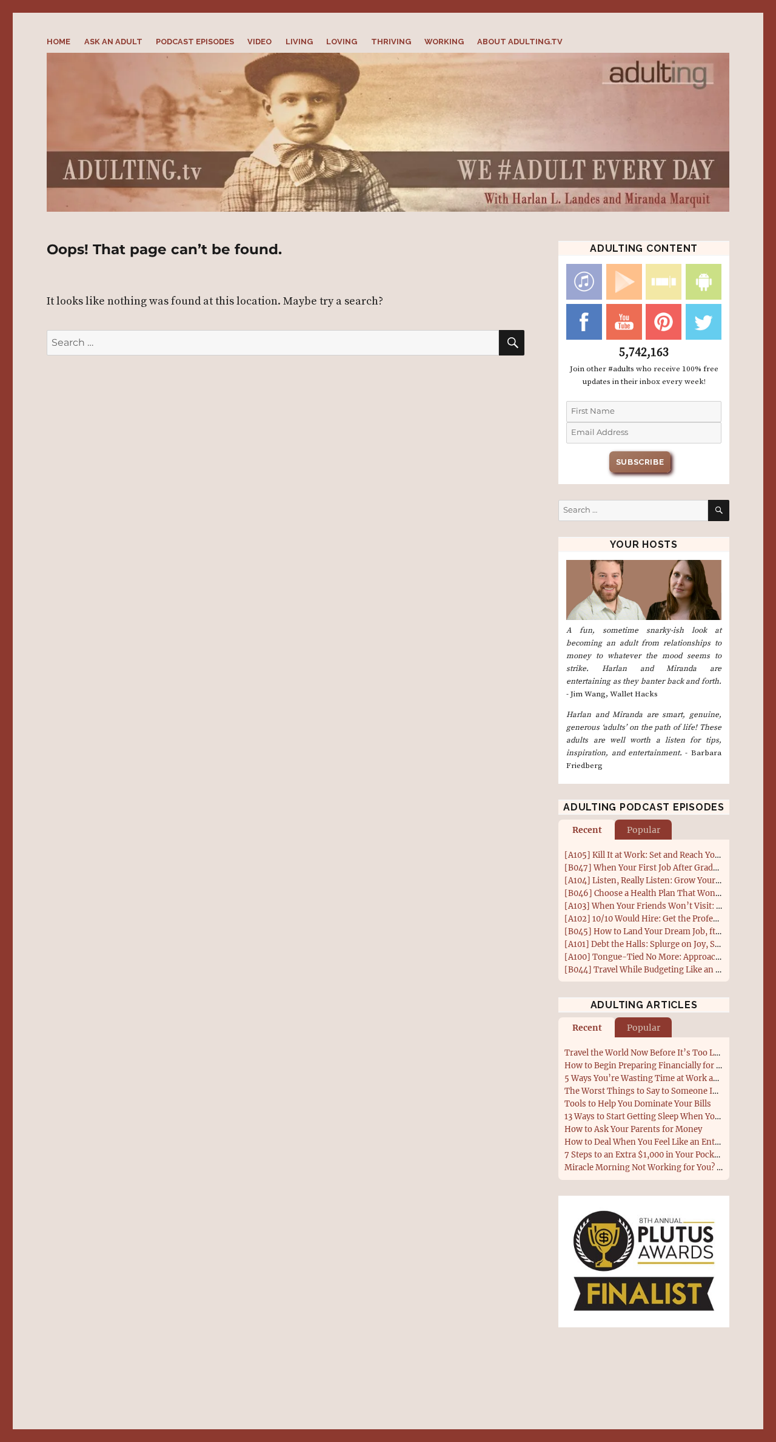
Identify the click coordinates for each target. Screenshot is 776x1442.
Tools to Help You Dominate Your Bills (637, 1104)
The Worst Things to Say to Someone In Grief (651, 1091)
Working (444, 41)
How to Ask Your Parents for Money (633, 1129)
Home (58, 41)
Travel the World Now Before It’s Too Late (645, 1053)
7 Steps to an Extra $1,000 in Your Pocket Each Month (667, 1155)
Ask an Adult (113, 41)
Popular (643, 829)
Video (259, 41)
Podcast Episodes (195, 41)
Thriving (391, 41)
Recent (587, 829)
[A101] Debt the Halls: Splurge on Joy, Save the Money (667, 944)
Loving (341, 41)
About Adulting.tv (520, 41)
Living (299, 41)
